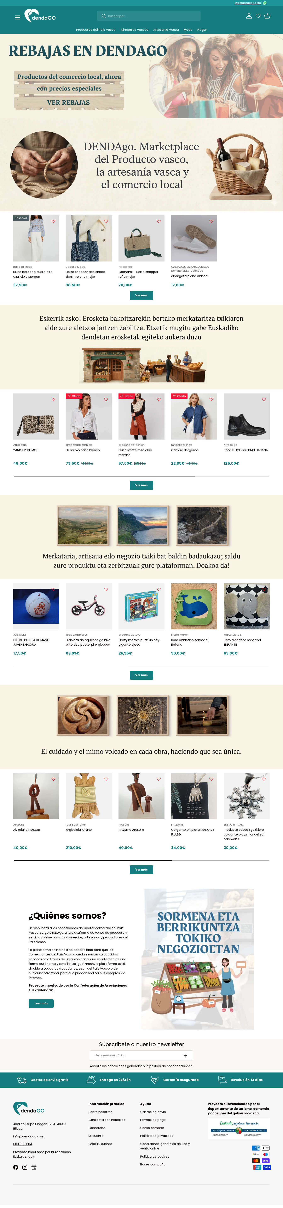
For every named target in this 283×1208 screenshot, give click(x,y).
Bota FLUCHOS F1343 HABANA (246, 450)
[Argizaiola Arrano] (89, 796)
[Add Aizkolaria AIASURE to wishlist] (53, 779)
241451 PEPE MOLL (26, 450)
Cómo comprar (152, 1128)
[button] (267, 15)
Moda (188, 29)
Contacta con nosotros (106, 1120)
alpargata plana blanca (189, 276)
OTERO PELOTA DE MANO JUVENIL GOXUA (31, 642)
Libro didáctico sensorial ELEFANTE (242, 642)
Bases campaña (153, 1164)
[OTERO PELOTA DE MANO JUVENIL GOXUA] (36, 606)
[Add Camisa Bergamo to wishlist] (211, 399)
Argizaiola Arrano (79, 829)
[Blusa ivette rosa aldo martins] (141, 416)
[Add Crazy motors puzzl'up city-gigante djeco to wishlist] (158, 589)
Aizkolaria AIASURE (26, 829)
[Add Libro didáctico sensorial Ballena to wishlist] (211, 589)
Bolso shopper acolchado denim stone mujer (85, 274)
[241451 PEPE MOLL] (36, 416)
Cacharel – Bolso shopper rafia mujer (138, 274)
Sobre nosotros (100, 1112)
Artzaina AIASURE (131, 829)
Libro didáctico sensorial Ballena (189, 642)
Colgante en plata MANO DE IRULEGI (192, 832)
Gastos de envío (153, 1112)
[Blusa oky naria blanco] (89, 416)
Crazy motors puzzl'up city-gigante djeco (140, 642)
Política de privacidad (157, 1135)
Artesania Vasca (166, 29)
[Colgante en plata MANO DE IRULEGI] (194, 796)
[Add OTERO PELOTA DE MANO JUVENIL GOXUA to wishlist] (53, 589)
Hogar (202, 29)
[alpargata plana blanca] (194, 238)
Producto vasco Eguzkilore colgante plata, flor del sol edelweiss (244, 834)
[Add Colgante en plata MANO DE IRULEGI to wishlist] (211, 779)
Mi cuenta (96, 1135)
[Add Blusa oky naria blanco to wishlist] (106, 399)
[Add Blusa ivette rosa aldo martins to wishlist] (158, 399)
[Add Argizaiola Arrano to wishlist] (106, 779)
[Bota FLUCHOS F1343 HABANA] (247, 416)
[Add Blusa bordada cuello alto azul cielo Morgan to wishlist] (53, 221)
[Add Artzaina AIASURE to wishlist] (158, 779)
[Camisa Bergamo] (194, 416)
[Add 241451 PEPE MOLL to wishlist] (53, 399)
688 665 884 (22, 1144)
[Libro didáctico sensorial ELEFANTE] (247, 606)
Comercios (96, 1128)
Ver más (141, 295)
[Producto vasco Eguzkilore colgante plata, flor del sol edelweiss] (247, 796)
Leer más (41, 1003)
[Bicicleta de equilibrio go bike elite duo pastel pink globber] (89, 606)
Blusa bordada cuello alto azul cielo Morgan (33, 274)
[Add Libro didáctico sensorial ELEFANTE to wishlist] (264, 589)
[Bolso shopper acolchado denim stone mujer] (89, 238)
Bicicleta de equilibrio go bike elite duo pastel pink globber (88, 642)
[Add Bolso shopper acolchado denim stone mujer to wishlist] (106, 221)
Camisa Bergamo (184, 450)
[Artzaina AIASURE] (141, 796)
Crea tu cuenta (100, 1144)
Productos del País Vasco (96, 29)
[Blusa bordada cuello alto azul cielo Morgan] (36, 238)
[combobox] (149, 16)
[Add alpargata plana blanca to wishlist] (211, 221)
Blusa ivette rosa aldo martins (135, 452)
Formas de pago (153, 1120)
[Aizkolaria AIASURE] (36, 796)
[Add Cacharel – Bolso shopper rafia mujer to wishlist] (158, 221)
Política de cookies (154, 1156)
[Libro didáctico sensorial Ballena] (194, 606)
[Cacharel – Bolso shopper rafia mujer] (141, 238)
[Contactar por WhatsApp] (264, 3)
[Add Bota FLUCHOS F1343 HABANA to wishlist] (264, 399)
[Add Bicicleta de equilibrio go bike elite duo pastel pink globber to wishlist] (106, 589)
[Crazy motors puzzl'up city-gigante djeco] (141, 606)
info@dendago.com (248, 3)
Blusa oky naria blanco (83, 450)
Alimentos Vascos (134, 29)
